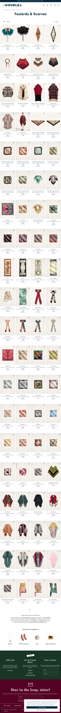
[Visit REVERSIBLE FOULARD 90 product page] (38, 209)
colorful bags (31, 622)
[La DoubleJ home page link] (12, 5)
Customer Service (18, 705)
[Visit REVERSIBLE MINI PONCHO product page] (38, 63)
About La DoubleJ (7, 705)
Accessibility (6, 711)
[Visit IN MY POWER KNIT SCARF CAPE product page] (7, 92)
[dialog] (42, 705)
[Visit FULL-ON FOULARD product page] (22, 588)
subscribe (41, 697)
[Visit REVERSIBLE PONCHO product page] (38, 501)
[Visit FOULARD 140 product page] (7, 355)
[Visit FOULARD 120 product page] (7, 384)
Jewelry (10, 644)
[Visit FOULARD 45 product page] (22, 413)
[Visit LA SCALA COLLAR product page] (7, 34)
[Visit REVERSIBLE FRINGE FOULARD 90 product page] (38, 121)
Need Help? (30, 655)
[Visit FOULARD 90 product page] (7, 209)
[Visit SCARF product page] (7, 267)
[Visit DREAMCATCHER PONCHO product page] (53, 471)
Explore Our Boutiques (30, 675)
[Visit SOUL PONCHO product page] (22, 121)
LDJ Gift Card (10, 670)
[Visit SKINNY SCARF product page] (38, 296)
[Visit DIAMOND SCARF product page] (38, 34)
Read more (52, 705)
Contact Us (30, 670)
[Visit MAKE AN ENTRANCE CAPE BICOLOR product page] (38, 92)
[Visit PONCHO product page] (22, 530)
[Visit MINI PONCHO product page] (22, 63)
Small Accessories (24, 644)
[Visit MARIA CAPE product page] (7, 121)
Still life (8, 21)
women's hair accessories (38, 622)
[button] (41, 710)
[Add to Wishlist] (13, 26)
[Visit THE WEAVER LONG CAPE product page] (22, 92)
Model (4, 21)
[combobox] (50, 670)
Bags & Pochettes (51, 644)
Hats (37, 644)
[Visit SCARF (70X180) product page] (38, 267)
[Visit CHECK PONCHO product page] (53, 92)
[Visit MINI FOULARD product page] (7, 413)
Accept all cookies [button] (42, 707)
